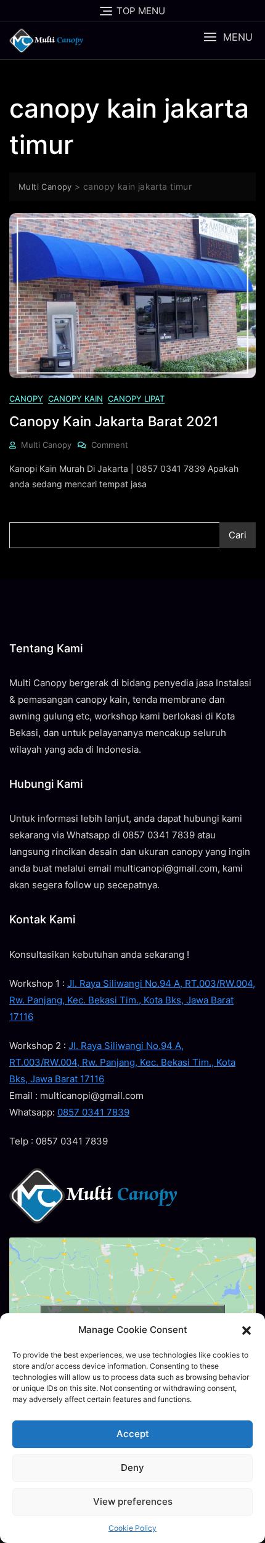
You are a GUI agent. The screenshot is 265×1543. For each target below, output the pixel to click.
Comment (109, 444)
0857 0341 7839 (93, 1112)
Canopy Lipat (136, 398)
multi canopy (46, 445)
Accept (132, 1434)
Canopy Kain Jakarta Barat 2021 (113, 421)
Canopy (26, 398)
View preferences (133, 1501)
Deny (132, 1467)
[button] (246, 1330)
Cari (238, 535)
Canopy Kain (75, 398)
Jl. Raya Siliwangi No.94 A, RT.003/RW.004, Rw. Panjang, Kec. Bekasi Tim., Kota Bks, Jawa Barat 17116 (132, 1000)
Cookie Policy (132, 1528)
